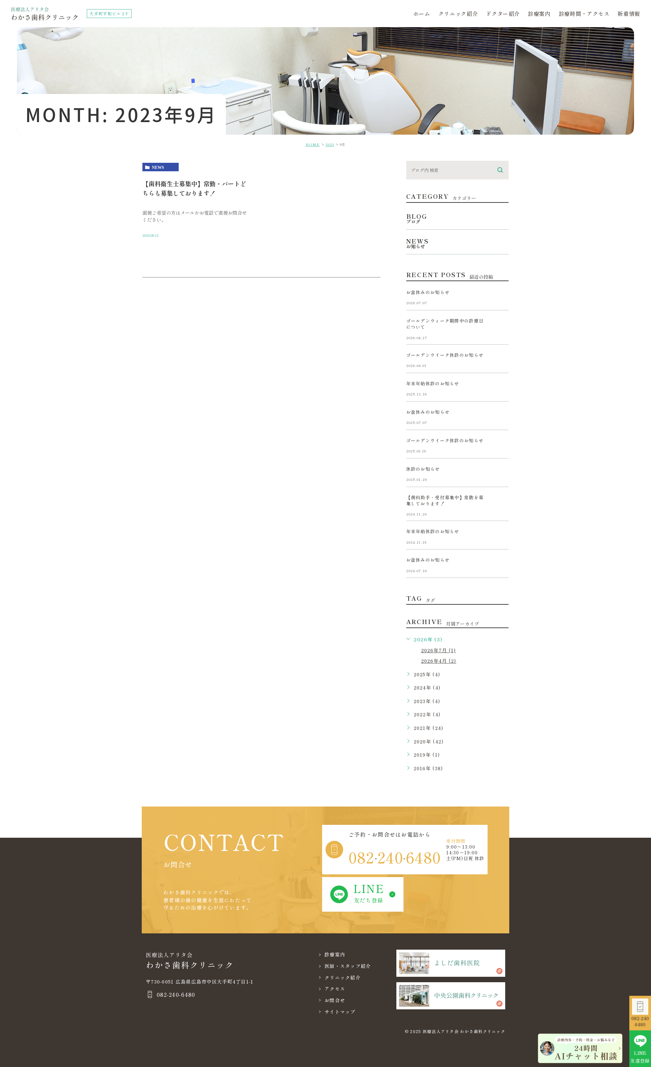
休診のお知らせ (423, 469)
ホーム (421, 13)
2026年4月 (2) (438, 660)
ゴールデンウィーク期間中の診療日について (445, 323)
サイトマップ (340, 1011)
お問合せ (334, 1000)
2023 (330, 144)
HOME (312, 144)
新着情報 (628, 13)
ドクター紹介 (503, 13)
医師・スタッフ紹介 (347, 966)
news (158, 167)
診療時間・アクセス (584, 13)
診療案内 (539, 13)
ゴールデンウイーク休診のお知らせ (445, 355)
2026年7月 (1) (438, 650)
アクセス (334, 988)
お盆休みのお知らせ (428, 292)
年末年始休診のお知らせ (432, 383)
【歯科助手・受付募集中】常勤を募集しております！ (445, 500)
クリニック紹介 (458, 13)
